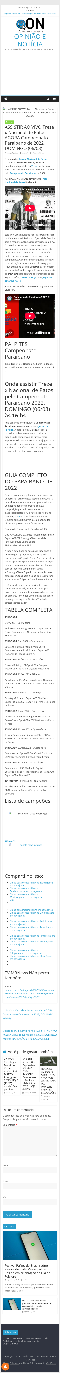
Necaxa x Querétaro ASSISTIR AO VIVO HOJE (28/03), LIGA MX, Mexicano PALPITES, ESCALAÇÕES (48, 1080)
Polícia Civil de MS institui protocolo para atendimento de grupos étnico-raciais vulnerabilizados (36, 1304)
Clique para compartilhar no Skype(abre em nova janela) (31, 957)
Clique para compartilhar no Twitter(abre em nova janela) (31, 884)
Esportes (9, 122)
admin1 (25, 153)
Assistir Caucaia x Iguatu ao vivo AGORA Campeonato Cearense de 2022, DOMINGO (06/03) (28, 1014)
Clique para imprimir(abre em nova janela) (32, 909)
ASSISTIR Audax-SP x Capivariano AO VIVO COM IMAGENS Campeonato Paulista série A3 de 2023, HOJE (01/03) (29, 1074)
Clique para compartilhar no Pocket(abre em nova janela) (31, 943)
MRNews (14, 1343)
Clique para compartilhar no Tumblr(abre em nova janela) (31, 929)
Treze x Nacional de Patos (33, 159)
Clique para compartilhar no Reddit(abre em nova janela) (31, 923)
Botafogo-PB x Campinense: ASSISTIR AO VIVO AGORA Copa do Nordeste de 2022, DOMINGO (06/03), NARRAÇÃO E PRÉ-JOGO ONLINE (30, 1034)
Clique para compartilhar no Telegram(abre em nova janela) (26, 952)
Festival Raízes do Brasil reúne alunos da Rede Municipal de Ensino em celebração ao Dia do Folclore (27, 1270)
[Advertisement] (30, 75)
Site (5, 1196)
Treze (34, 166)
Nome (6, 1165)
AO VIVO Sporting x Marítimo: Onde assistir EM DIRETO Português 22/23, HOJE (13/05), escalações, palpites (11, 1074)
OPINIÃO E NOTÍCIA (30, 40)
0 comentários (38, 153)
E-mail (6, 1181)
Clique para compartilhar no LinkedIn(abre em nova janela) (32, 914)
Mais (12, 899)
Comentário (10, 1124)
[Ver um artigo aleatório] (54, 99)
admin (26, 1280)
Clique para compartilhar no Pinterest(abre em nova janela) (32, 937)
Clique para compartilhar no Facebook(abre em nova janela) (26, 890)
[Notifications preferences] (5, 1367)
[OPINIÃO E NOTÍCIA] (6, 99)
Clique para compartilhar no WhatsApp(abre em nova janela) (26, 896)
